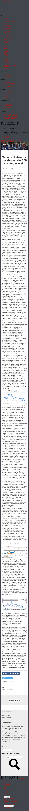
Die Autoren (6, 715)
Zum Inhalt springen (6, 1)
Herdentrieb (10, 148)
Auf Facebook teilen (12, 673)
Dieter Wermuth (8, 681)
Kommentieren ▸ (14, 700)
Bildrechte (7, 797)
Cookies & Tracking (9, 806)
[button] (3, 15)
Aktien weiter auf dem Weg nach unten (14, 737)
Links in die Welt (8, 717)
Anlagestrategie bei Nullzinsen (12, 732)
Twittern (9, 678)
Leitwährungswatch (7, 689)
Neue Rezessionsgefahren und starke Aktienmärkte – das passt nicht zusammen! (13, 728)
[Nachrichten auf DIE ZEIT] (10, 124)
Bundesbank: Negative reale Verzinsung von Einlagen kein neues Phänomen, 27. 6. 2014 (14, 294)
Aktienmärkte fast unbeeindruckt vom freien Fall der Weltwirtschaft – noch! (14, 734)
